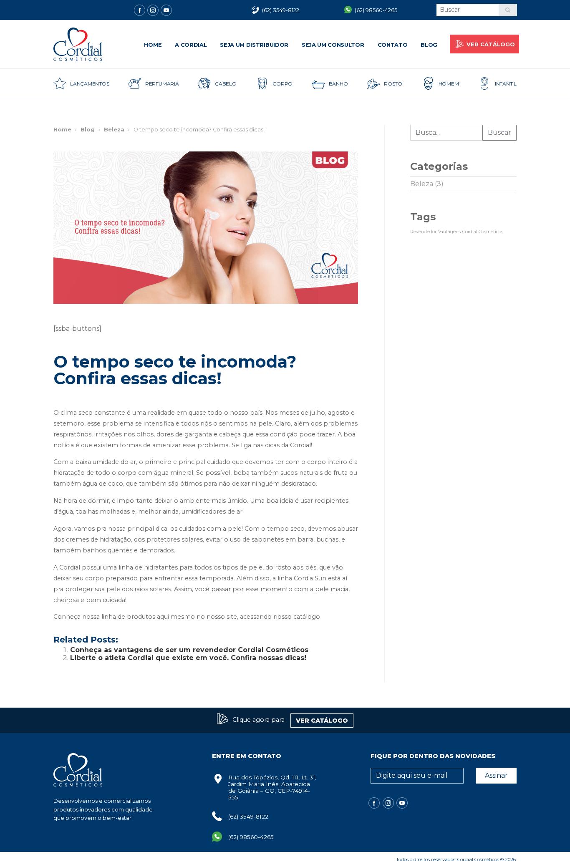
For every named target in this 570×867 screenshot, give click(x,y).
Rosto (393, 84)
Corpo (282, 84)
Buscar (499, 132)
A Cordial (191, 45)
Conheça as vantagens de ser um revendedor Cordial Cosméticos (189, 650)
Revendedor (423, 231)
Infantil (506, 84)
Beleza (114, 129)
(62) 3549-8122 (248, 816)
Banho (338, 84)
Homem (449, 84)
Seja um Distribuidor (254, 45)
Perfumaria (162, 84)
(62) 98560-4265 (251, 837)
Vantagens (449, 231)
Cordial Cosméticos (482, 231)
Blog (429, 45)
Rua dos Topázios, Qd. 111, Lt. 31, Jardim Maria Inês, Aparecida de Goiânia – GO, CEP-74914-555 (272, 787)
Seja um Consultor (333, 45)
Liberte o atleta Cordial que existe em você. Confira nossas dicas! (188, 658)
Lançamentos (89, 84)
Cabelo (226, 84)
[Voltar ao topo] (14, 852)
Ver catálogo (491, 44)
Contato (393, 45)
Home (152, 45)
